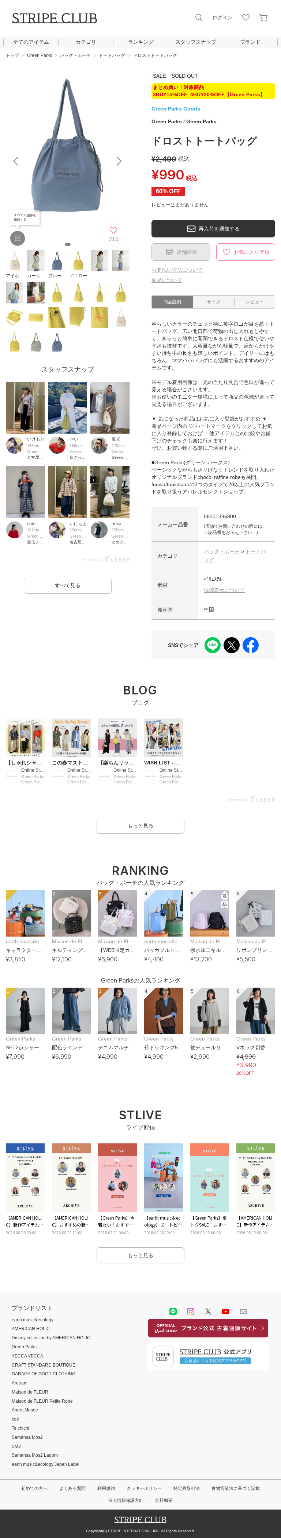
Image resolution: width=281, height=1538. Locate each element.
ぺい (74, 439)
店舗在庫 (187, 252)
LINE (173, 1311)
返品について (166, 280)
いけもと (36, 439)
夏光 (116, 439)
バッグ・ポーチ (222, 551)
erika (116, 523)
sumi (32, 523)
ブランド (250, 42)
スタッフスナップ (195, 42)
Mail (243, 1311)
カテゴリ (86, 42)
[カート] (263, 17)
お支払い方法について (177, 270)
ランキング (141, 42)
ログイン (222, 17)
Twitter (208, 1311)
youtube (225, 1311)
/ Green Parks (184, 121)
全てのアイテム (31, 42)
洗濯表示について (224, 590)
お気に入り (245, 17)
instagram (190, 1311)
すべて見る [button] (67, 585)
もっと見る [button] (140, 826)
